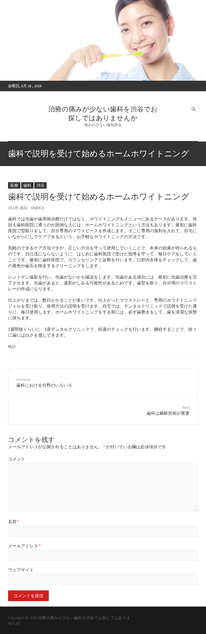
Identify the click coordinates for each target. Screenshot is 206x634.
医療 (14, 185)
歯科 (27, 185)
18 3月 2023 (17, 207)
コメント (16, 459)
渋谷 (40, 185)
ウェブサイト (21, 569)
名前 (13, 521)
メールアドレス (24, 545)
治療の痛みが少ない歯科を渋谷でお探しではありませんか (103, 113)
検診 (12, 346)
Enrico (38, 207)
